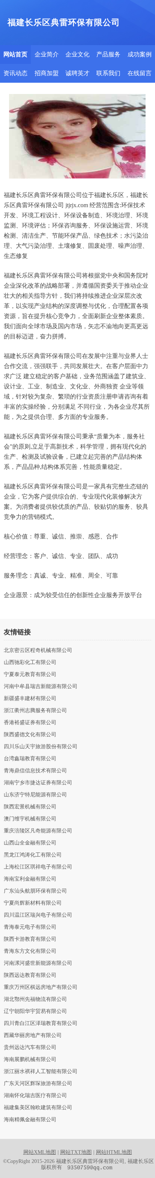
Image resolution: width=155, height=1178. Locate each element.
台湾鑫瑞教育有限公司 (30, 758)
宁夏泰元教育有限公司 (30, 674)
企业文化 (77, 54)
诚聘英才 (77, 73)
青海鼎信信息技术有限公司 (35, 770)
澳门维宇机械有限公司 (30, 819)
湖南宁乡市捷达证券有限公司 (38, 782)
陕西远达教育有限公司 (30, 975)
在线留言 (140, 73)
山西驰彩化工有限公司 (30, 662)
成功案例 (140, 54)
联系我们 (108, 73)
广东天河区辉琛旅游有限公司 (38, 1083)
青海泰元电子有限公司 (30, 927)
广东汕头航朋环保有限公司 (35, 891)
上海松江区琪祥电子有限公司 (38, 867)
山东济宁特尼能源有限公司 (35, 794)
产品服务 (108, 54)
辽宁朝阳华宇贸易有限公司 (35, 1011)
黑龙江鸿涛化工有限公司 (33, 855)
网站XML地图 (39, 1152)
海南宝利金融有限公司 (30, 879)
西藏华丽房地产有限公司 (33, 1035)
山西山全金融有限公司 (30, 843)
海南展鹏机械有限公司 (30, 1059)
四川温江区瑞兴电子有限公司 (38, 915)
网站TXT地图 (76, 1152)
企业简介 (47, 54)
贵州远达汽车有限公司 (30, 1047)
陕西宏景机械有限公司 (30, 807)
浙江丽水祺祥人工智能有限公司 (41, 1071)
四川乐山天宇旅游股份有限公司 (41, 746)
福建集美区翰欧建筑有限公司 (38, 1107)
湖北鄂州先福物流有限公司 (35, 999)
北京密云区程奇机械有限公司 (38, 650)
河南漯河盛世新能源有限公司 (38, 963)
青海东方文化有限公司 (30, 951)
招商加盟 (47, 73)
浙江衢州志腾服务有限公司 (35, 710)
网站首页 (15, 54)
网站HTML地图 (114, 1152)
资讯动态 (15, 73)
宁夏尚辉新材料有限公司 (33, 903)
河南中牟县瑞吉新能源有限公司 (41, 686)
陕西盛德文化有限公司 (30, 734)
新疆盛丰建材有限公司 (30, 698)
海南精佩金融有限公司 (30, 1119)
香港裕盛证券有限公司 (30, 722)
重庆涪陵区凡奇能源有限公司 (38, 831)
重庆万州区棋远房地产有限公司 (41, 987)
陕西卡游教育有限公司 (30, 939)
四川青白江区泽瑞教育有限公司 (41, 1023)
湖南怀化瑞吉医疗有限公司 (35, 1095)
